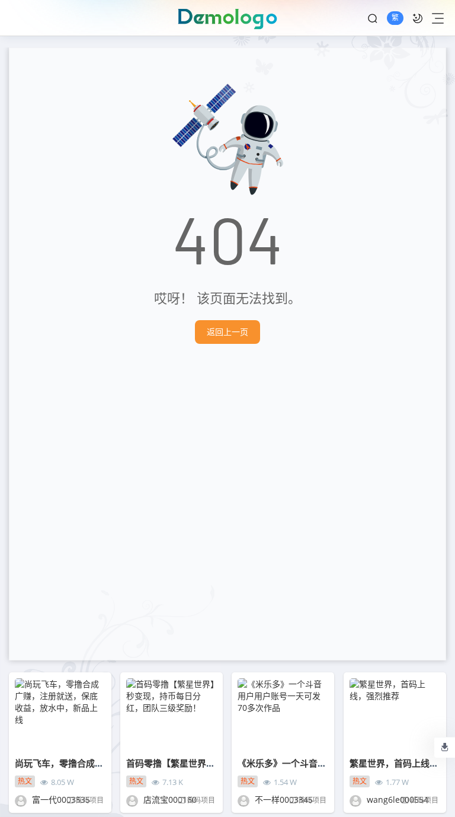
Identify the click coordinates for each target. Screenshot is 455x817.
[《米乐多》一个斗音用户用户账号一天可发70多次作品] (283, 715)
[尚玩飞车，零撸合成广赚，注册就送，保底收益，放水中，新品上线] (60, 715)
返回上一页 (227, 331)
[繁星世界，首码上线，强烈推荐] (395, 715)
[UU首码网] (227, 18)
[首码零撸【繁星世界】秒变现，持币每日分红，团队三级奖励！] (171, 715)
